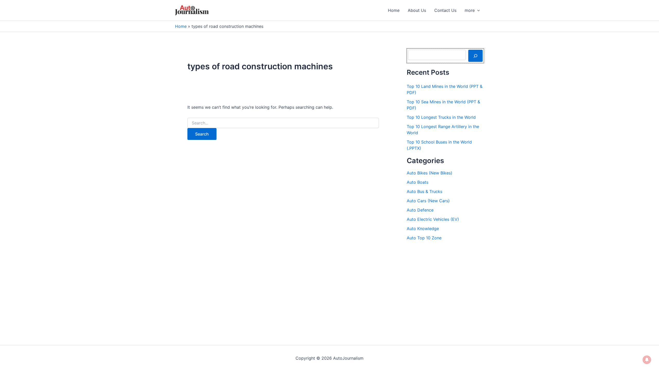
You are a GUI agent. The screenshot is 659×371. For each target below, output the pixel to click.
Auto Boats (417, 182)
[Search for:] (283, 123)
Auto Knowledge (423, 228)
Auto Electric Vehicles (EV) (433, 219)
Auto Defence (420, 210)
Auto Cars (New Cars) (428, 200)
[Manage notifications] (647, 360)
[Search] (475, 56)
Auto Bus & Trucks (424, 191)
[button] (477, 10)
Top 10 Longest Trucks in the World (441, 117)
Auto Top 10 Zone (424, 237)
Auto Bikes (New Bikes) (429, 172)
